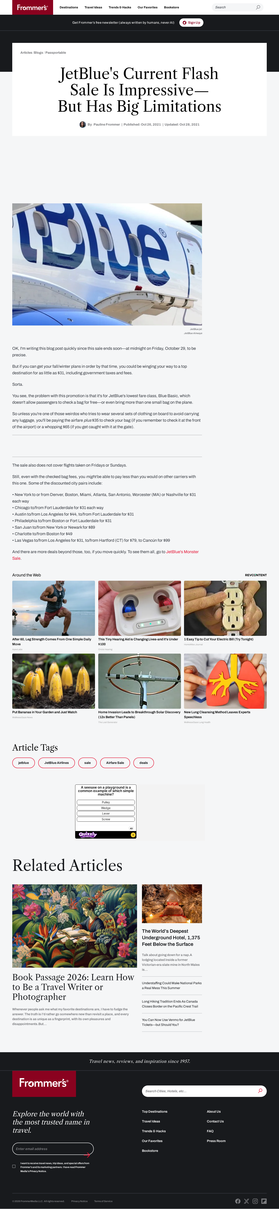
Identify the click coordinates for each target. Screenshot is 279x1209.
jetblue (23, 762)
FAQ (210, 1131)
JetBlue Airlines (56, 762)
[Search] (260, 1091)
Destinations (69, 7)
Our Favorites (147, 7)
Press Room (216, 1141)
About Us (214, 1111)
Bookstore (171, 7)
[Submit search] (259, 7)
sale (87, 762)
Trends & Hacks (120, 7)
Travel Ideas (93, 7)
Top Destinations (154, 1111)
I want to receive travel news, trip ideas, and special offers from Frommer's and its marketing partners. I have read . (54, 1167)
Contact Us (215, 1121)
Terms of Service (103, 1201)
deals (144, 762)
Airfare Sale (115, 762)
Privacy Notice (79, 1201)
